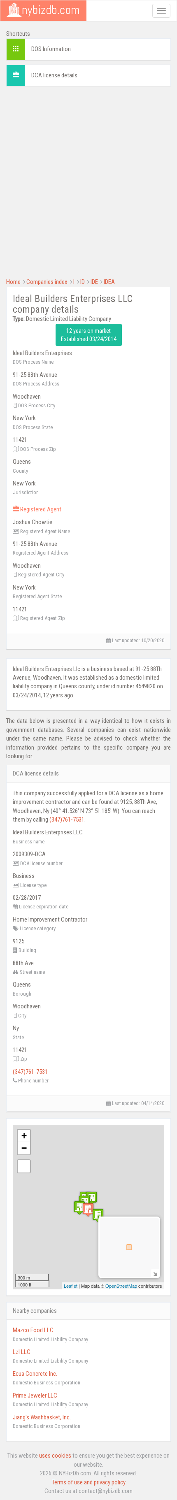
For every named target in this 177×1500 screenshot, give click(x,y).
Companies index (47, 282)
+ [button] (24, 1136)
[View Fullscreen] (24, 1166)
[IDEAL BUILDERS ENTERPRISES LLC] (88, 1209)
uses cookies (55, 1455)
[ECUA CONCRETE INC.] (98, 1215)
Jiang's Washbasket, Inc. (42, 1417)
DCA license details (54, 75)
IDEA (109, 282)
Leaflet (70, 1285)
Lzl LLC (21, 1352)
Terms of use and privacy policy (89, 1482)
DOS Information (51, 49)
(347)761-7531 (66, 819)
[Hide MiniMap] (155, 1273)
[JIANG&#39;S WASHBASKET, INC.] (91, 1198)
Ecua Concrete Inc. (35, 1373)
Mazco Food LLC (33, 1330)
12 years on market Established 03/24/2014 (88, 334)
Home (13, 282)
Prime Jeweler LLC (35, 1395)
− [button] (24, 1148)
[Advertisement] (88, 181)
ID (82, 282)
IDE (94, 282)
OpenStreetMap (121, 1285)
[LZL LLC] (79, 1207)
